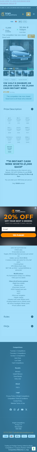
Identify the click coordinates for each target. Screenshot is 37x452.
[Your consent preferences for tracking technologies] (33, 448)
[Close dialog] (35, 208)
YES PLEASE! (18, 235)
